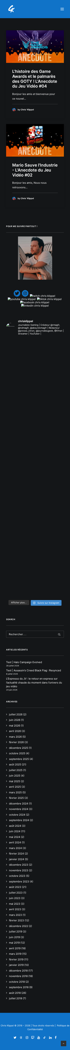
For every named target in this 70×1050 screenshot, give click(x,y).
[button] (62, 9)
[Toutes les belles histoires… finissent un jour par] (35, 499)
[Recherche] (35, 634)
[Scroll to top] (63, 1043)
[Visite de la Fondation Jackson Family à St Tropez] (35, 367)
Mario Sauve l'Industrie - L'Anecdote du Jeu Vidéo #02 (35, 170)
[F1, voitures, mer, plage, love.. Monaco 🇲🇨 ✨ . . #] (35, 356)
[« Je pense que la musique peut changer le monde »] (35, 592)
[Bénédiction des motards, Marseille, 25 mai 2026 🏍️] (35, 527)
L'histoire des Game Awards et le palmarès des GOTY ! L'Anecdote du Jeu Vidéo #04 (34, 79)
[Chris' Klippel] (12, 9)
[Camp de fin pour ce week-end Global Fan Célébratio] (35, 560)
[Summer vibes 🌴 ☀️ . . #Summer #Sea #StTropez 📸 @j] (35, 378)
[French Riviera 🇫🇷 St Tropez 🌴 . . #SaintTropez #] (35, 344)
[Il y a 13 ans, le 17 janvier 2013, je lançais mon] (35, 430)
